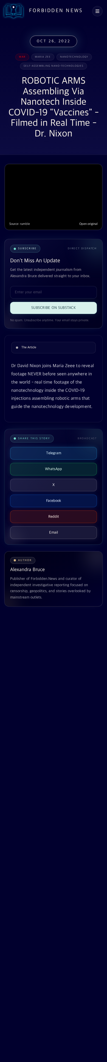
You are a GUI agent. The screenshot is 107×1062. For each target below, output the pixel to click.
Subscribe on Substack (53, 307)
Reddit (53, 516)
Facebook (53, 500)
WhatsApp (53, 469)
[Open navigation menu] (97, 11)
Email (53, 532)
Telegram (53, 453)
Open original (88, 224)
